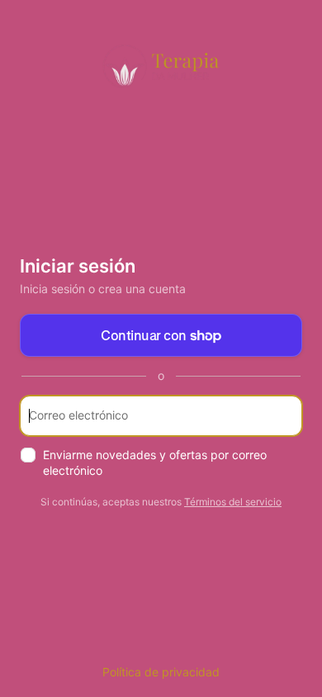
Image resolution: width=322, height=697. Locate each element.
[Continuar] (282, 415)
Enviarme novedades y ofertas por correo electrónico (155, 462)
